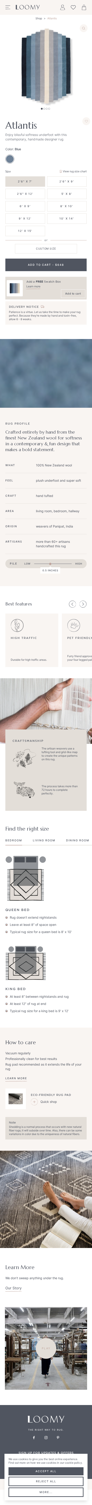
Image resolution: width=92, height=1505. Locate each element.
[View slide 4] (49, 109)
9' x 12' (25, 218)
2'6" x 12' (25, 193)
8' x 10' (66, 206)
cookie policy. (74, 1462)
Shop (39, 18)
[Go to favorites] (73, 7)
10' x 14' (66, 218)
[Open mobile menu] (7, 7)
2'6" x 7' (25, 181)
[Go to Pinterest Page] (58, 1437)
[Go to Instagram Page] (46, 1437)
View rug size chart (75, 171)
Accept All (46, 1471)
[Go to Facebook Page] (34, 1437)
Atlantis (52, 18)
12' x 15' (25, 231)
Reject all (46, 1481)
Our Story (13, 1288)
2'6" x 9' (66, 181)
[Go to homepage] (28, 7)
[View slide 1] (42, 109)
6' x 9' (25, 206)
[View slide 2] (44, 109)
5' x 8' (66, 193)
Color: (13, 149)
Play (46, 1348)
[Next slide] (83, 604)
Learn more (33, 286)
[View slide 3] (47, 109)
